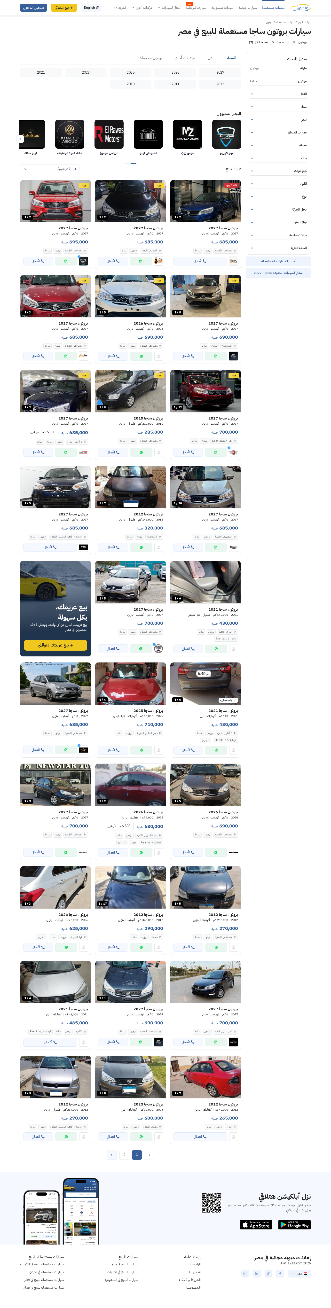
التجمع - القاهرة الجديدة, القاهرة (66, 1127)
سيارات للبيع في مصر (125, 1264)
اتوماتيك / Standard (225, 740)
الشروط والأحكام (190, 1279)
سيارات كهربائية (196, 7)
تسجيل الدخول (33, 7)
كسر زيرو (206, 740)
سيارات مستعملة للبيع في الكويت (42, 1264)
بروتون (207, 251)
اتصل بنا (195, 1272)
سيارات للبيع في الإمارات (122, 1272)
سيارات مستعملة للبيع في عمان (43, 1287)
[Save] (176, 186)
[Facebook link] (280, 1273)
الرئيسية (195, 1264)
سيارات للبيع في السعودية (121, 1279)
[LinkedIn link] (257, 1273)
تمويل (39, 442)
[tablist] (130, 58)
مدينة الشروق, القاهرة (147, 835)
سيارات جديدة (247, 7)
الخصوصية (193, 1287)
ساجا (197, 251)
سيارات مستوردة (222, 7)
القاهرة (79, 1031)
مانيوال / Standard (226, 639)
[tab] (231, 58)
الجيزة (229, 1127)
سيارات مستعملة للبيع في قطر (44, 1279)
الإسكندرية (152, 537)
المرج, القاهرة (225, 632)
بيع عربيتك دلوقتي (53, 645)
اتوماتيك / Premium (151, 843)
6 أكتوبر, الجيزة (224, 733)
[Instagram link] (245, 1273)
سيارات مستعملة (273, 7)
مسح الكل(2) (258, 42)
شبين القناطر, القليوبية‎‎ (147, 733)
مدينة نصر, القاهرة (149, 441)
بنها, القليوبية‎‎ (76, 937)
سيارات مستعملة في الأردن (46, 1272)
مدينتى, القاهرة (150, 1127)
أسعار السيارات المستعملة (278, 261)
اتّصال (197, 261)
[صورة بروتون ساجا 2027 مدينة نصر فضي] (55, 683)
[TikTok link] (268, 1273)
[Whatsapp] (141, 261)
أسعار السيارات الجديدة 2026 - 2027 (278, 272)
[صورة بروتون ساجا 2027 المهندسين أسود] (205, 982)
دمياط (155, 937)
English (89, 8)
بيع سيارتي (62, 7)
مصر (299, 1273)
